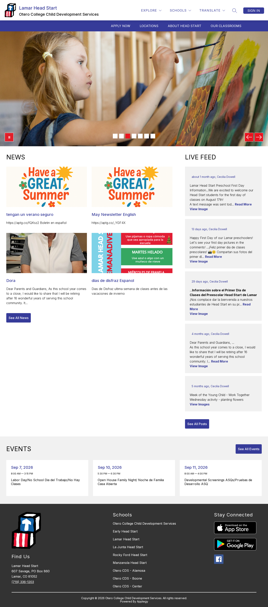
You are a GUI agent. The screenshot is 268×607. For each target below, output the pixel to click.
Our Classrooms (226, 26)
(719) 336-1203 (23, 582)
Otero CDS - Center (127, 586)
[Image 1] (115, 136)
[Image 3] (127, 136)
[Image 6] (146, 136)
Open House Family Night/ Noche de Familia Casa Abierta (131, 482)
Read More (243, 204)
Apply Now (120, 26)
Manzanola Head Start (130, 563)
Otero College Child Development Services (144, 523)
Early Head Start (125, 531)
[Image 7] (152, 136)
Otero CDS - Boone (127, 578)
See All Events (248, 449)
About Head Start (184, 26)
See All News (18, 318)
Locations (149, 26)
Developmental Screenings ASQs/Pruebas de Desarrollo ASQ (218, 482)
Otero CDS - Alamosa (129, 570)
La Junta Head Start (128, 547)
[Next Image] (258, 137)
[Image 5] (140, 136)
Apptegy (142, 601)
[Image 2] (121, 136)
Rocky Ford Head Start (130, 555)
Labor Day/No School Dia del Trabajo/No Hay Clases (45, 482)
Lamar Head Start (126, 539)
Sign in (253, 11)
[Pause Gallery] (9, 137)
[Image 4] (134, 136)
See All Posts (197, 424)
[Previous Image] (249, 137)
